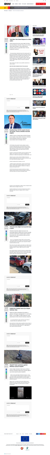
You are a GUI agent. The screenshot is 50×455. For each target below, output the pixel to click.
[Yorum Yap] (6, 52)
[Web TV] (43, 0)
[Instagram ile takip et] (43, 434)
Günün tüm (43, 7)
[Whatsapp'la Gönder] (6, 48)
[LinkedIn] (6, 46)
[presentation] (7, 7)
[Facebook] (6, 43)
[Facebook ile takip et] (37, 434)
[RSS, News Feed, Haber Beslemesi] (45, 434)
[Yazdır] (6, 51)
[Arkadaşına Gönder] (6, 49)
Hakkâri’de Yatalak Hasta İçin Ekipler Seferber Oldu (21, 7)
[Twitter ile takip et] (39, 434)
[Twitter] (6, 45)
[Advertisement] (25, 17)
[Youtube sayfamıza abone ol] (41, 434)
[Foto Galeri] (45, 0)
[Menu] (37, 4)
